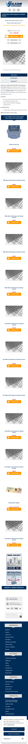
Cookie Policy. (11, 725)
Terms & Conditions (10, 647)
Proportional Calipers (14, 502)
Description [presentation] (14, 75)
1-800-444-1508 (9, 704)
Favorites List (8, 668)
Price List (7, 684)
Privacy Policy (8, 644)
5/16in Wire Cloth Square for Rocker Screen (14, 288)
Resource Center (9, 637)
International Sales (9, 709)
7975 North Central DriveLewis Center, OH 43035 (11, 701)
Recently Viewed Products (11, 691)
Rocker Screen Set (14, 144)
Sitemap (7, 649)
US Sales (7, 706)
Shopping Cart (8, 670)
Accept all (14, 729)
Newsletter (8, 639)
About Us (7, 629)
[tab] (14, 74)
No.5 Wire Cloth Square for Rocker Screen (14, 395)
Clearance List (8, 686)
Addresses (8, 660)
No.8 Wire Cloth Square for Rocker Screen (14, 359)
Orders (7, 663)
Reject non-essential (14, 734)
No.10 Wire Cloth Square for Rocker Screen (14, 467)
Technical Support (9, 713)
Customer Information (10, 658)
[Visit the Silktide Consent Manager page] (22, 738)
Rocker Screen (10, 90)
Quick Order (8, 673)
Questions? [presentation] (14, 81)
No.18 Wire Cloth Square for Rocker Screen (14, 539)
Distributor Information (10, 642)
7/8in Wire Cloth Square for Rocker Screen (14, 180)
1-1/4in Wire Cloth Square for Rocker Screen (14, 324)
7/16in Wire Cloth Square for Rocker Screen (14, 216)
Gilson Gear (8, 689)
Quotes (7, 711)
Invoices (7, 665)
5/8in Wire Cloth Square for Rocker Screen (14, 252)
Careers (7, 632)
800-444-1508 (13, 599)
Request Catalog (9, 681)
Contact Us (8, 634)
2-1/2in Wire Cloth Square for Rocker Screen (14, 431)
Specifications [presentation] (14, 78)
